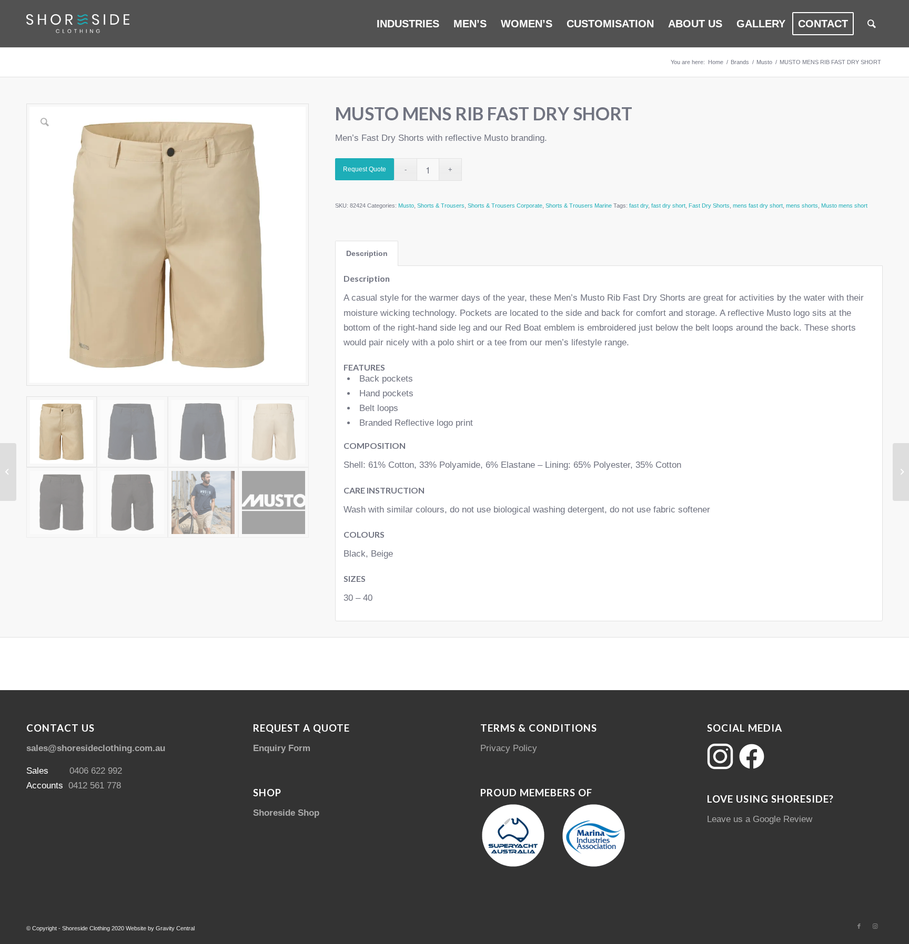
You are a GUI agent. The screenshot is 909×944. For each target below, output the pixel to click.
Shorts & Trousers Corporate (505, 205)
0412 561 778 (94, 786)
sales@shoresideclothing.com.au (95, 748)
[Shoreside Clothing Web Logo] (77, 23)
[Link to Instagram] (875, 926)
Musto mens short (844, 205)
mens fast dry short (758, 205)
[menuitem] (408, 23)
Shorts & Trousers (440, 205)
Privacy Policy (508, 748)
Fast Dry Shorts (709, 205)
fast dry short (668, 205)
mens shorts (802, 205)
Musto (406, 205)
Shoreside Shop (286, 813)
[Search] (872, 23)
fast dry (638, 205)
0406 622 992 (95, 771)
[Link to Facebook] (859, 926)
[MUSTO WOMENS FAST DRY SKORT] (901, 472)
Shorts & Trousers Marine (579, 205)
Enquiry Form (281, 748)
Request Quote (364, 169)
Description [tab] (367, 253)
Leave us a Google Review (759, 819)
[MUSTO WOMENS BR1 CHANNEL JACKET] (8, 472)
